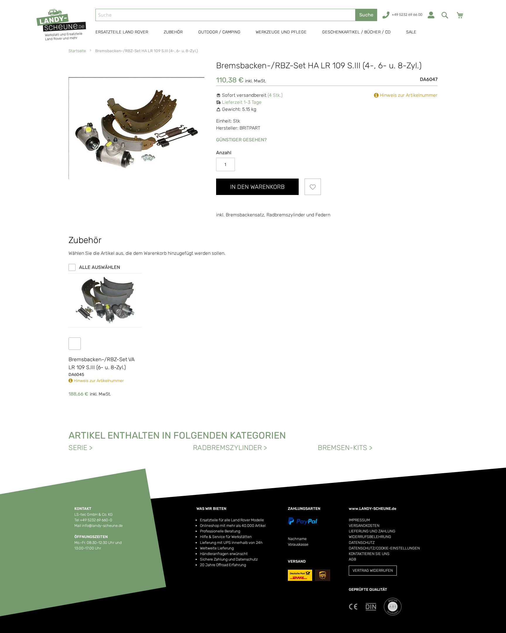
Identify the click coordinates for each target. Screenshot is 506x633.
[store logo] (63, 24)
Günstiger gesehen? (241, 139)
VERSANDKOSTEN (364, 525)
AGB (352, 559)
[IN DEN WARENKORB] (78, 343)
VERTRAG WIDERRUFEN (373, 570)
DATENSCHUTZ (362, 542)
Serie (78, 448)
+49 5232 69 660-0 (96, 520)
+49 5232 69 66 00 (407, 15)
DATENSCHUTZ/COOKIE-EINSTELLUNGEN (384, 548)
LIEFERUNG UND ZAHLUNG (372, 531)
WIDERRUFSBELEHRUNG (370, 536)
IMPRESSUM (359, 520)
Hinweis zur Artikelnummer (408, 95)
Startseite (77, 50)
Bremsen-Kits (342, 448)
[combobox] (225, 15)
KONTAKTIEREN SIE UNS (369, 553)
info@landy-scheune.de (102, 525)
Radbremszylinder (227, 448)
